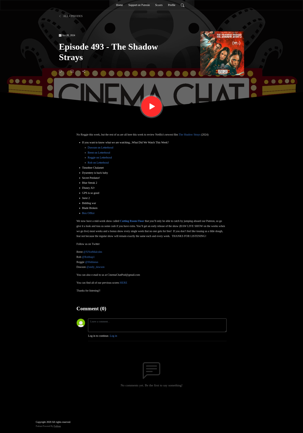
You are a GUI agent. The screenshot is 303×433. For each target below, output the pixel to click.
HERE (123, 282)
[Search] (182, 5)
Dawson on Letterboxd (100, 147)
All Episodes (73, 16)
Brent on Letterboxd (99, 152)
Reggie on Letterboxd (100, 157)
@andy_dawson (95, 266)
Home (119, 5)
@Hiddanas (91, 262)
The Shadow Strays (189, 134)
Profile (171, 5)
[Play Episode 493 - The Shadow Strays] (151, 106)
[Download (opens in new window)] (72, 71)
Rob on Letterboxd (98, 162)
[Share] (84, 71)
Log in (113, 335)
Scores (159, 5)
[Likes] (61, 71)
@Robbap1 (88, 256)
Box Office (88, 213)
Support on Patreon (139, 5)
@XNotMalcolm (92, 251)
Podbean (57, 426)
